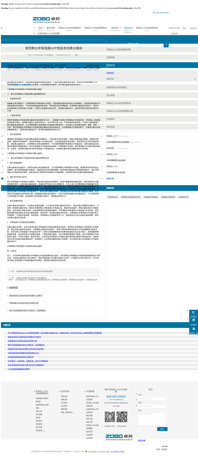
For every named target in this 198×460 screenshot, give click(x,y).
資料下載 (89, 419)
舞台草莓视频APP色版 (75, 66)
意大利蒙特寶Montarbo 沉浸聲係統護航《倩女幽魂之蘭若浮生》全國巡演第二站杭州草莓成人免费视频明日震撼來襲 (55, 333)
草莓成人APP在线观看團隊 (92, 426)
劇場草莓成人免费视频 (42, 406)
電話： (140, 402)
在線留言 (164, 449)
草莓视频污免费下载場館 (42, 399)
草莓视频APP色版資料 (77, 279)
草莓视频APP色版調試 (117, 87)
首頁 (184, 28)
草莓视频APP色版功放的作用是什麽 (23, 303)
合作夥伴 (64, 406)
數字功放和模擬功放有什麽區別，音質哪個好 (27, 310)
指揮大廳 (39, 427)
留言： (140, 410)
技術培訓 (110, 73)
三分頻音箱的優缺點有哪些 (19, 369)
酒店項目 (39, 411)
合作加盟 (89, 438)
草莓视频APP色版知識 (59, 279)
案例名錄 (111, 127)
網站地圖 (89, 415)
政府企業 (64, 396)
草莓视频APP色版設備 (20, 85)
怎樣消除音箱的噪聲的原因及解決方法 (23, 353)
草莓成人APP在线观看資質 (92, 404)
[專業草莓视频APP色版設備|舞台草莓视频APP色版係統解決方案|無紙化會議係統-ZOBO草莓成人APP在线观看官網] (46, 22)
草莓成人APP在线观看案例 (119, 103)
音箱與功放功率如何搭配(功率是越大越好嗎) (26, 349)
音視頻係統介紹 (21, 279)
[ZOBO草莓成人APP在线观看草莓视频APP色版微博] (122, 417)
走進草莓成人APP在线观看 (49, 34)
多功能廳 (39, 414)
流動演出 (39, 421)
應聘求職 (64, 409)
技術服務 (89, 435)
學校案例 (39, 424)
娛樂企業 (64, 399)
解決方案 (89, 422)
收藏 (158, 449)
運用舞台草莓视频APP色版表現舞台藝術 (18, 42)
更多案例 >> (40, 430)
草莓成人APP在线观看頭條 (119, 49)
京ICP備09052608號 (117, 451)
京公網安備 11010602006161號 (98, 451)
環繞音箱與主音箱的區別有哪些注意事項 (25, 296)
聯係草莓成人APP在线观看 (92, 397)
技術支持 (193, 28)
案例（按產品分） (67, 412)
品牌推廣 (111, 57)
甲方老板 (64, 402)
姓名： (140, 395)
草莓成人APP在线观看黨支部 (120, 111)
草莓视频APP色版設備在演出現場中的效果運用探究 (34, 271)
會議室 (38, 417)
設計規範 (111, 95)
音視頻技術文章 (91, 279)
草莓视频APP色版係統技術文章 (39, 279)
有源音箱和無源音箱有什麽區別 (21, 357)
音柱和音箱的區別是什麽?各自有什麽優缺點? (26, 365)
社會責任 (111, 119)
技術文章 (174, 33)
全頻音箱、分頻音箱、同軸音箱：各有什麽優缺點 (28, 361)
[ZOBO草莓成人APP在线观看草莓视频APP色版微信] (110, 417)
